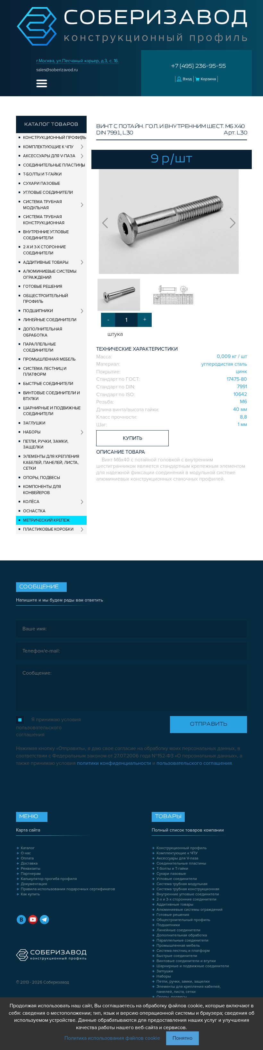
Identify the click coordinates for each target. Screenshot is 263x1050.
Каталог (28, 848)
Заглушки (34, 423)
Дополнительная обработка (42, 332)
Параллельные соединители (39, 347)
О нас (26, 853)
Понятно (182, 1038)
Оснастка (34, 511)
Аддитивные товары (45, 262)
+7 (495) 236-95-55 (198, 66)
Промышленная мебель (49, 359)
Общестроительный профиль (45, 298)
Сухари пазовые (41, 183)
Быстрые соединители (48, 383)
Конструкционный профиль (54, 137)
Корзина (208, 79)
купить (132, 438)
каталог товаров (51, 124)
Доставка (29, 863)
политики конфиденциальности (114, 763)
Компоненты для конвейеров (42, 489)
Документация (34, 884)
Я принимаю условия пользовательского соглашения (48, 727)
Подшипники (38, 310)
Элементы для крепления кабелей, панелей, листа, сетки (51, 462)
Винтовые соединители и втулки (51, 396)
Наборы (31, 432)
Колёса (31, 501)
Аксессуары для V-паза (49, 155)
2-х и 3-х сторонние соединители (44, 250)
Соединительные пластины (54, 165)
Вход (187, 79)
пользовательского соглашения (194, 763)
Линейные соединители (49, 319)
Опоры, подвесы (41, 477)
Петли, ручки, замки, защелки (45, 444)
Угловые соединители (48, 192)
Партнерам (31, 873)
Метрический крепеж (46, 520)
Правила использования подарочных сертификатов (68, 889)
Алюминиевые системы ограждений (49, 274)
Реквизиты (30, 868)
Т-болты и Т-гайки (42, 174)
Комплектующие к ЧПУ (48, 146)
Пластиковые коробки (48, 529)
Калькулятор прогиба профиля (49, 878)
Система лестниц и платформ (44, 371)
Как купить (30, 894)
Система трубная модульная (42, 204)
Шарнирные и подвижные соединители (52, 411)
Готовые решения (42, 286)
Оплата (27, 858)
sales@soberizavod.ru (57, 70)
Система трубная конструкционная (43, 220)
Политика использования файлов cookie (112, 1038)
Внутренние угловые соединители (46, 235)
